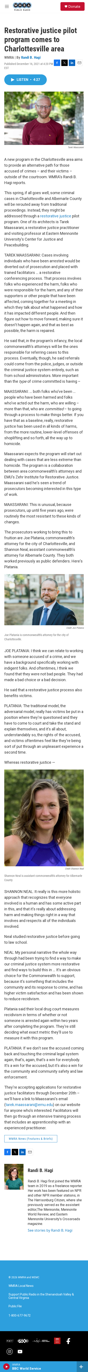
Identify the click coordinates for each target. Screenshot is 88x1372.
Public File (15, 1306)
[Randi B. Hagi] (13, 1177)
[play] (6, 1366)
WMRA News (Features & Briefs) (31, 1138)
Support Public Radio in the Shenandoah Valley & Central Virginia (41, 1296)
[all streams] (82, 1366)
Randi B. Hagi (31, 57)
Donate (74, 6)
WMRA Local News (21, 1285)
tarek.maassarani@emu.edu (29, 1104)
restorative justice (55, 216)
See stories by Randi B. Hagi (50, 1230)
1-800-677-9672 (20, 1315)
